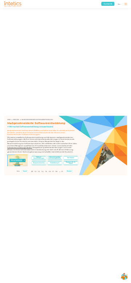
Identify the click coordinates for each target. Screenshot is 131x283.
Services (16, 119)
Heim (9, 119)
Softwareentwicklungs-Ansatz (19, 147)
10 (62, 171)
